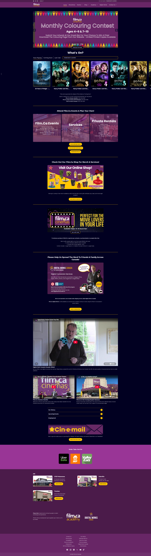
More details (59, 483)
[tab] (37, 57)
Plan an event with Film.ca (75, 147)
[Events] (47, 128)
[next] (116, 30)
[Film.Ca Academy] (73, 517)
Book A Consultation (75, 309)
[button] (1, 74)
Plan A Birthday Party (75, 144)
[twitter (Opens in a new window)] (39, 1)
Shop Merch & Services (75, 199)
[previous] (34, 30)
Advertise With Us (75, 151)
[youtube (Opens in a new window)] (41, 1)
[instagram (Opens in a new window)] (35, 1)
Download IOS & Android (75, 47)
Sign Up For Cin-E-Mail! (75, 439)
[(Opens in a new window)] (75, 29)
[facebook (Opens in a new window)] (33, 1)
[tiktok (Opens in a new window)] (42, 1)
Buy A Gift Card (75, 232)
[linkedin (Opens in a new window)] (37, 1)
